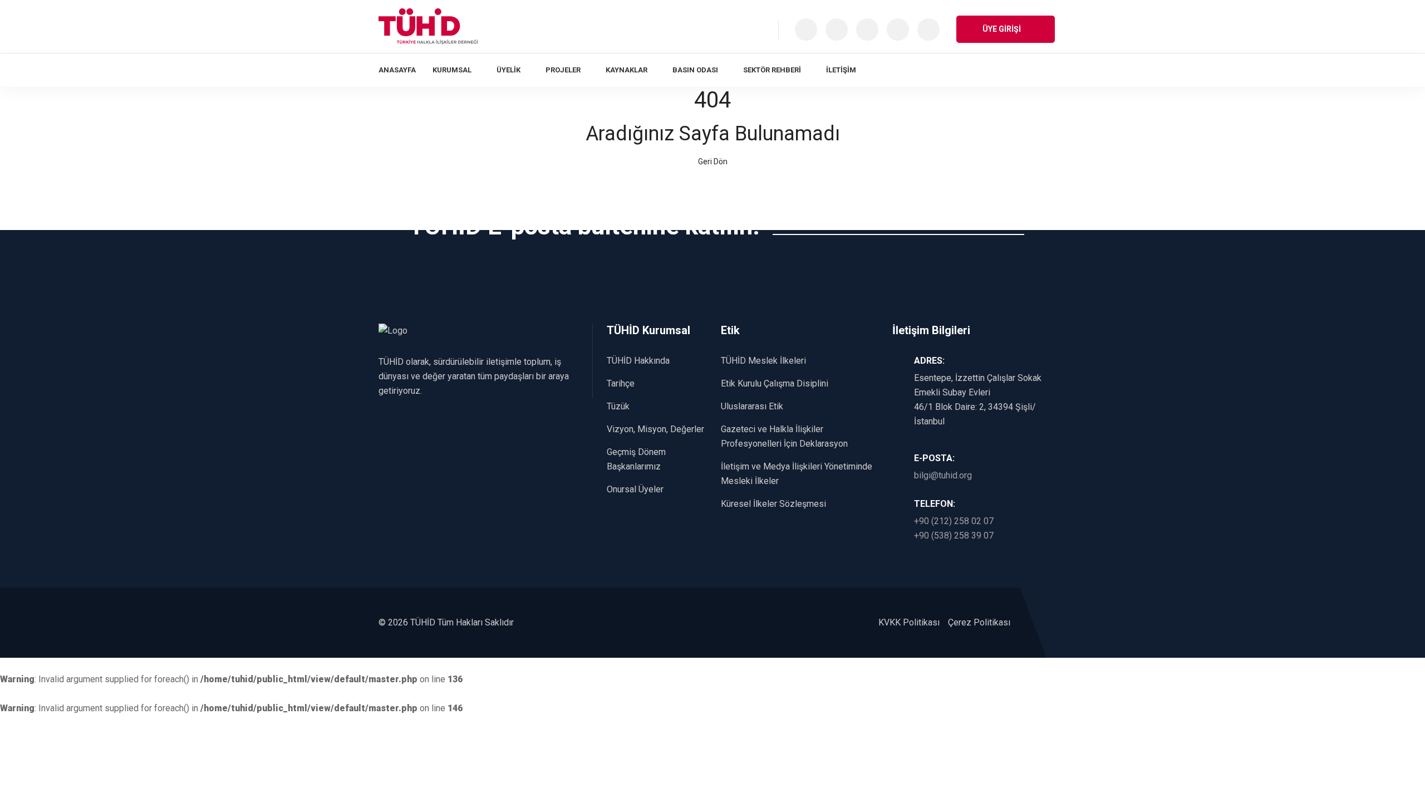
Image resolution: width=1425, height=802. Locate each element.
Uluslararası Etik (752, 406)
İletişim (841, 70)
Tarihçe (621, 383)
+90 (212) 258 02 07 (954, 521)
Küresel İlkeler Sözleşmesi (773, 503)
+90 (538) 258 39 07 (954, 535)
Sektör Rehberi (772, 70)
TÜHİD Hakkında (638, 360)
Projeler (563, 70)
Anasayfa (397, 70)
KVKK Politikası (909, 622)
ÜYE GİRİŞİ (1002, 29)
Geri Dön (713, 161)
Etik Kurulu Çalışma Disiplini (774, 383)
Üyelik (508, 70)
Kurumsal (452, 70)
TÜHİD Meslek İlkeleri (763, 360)
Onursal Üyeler (635, 489)
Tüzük (618, 406)
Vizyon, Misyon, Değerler (655, 429)
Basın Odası (695, 70)
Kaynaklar (626, 70)
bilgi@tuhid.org (943, 475)
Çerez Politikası (979, 622)
